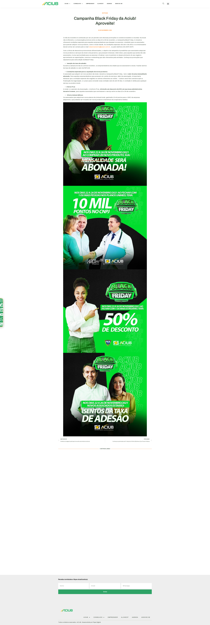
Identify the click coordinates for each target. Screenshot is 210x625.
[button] (168, 3)
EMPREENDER (90, 3)
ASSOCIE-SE (118, 3)
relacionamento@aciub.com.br (99, 47)
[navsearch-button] (163, 3)
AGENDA (109, 3)
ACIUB (66, 3)
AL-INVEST (100, 3)
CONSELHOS (77, 3)
